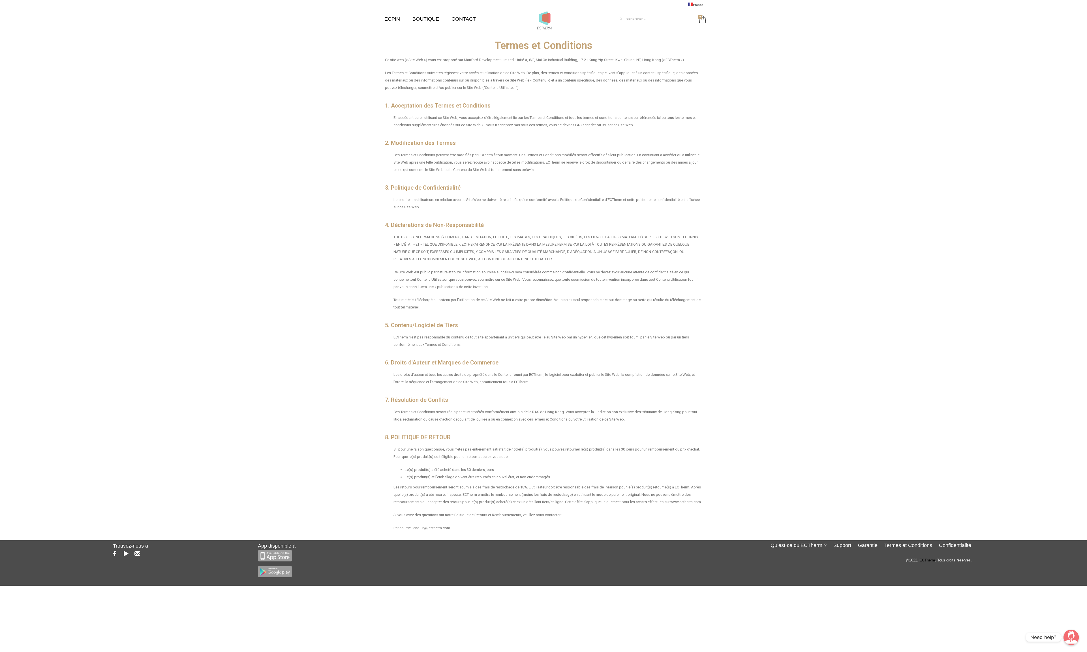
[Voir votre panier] (701, 19)
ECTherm (927, 560)
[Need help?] (1071, 637)
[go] (621, 19)
